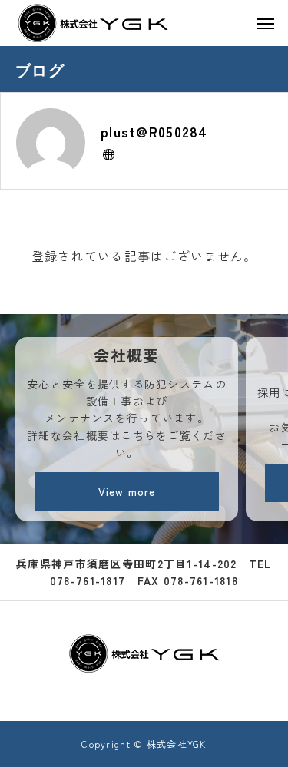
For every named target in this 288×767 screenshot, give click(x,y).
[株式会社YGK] (92, 23)
